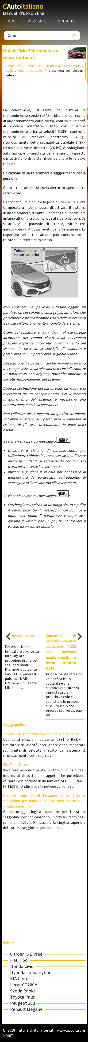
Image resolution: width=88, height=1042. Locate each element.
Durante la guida (30, 70)
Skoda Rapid (22, 991)
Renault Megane (26, 1009)
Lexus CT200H (24, 985)
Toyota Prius (22, 997)
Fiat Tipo (19, 960)
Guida (10, 70)
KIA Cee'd (19, 978)
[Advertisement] (44, 91)
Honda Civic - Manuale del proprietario (53, 66)
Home (11, 21)
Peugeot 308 (22, 1003)
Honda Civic (14, 66)
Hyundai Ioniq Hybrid (31, 972)
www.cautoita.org (71, 1030)
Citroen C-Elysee (26, 954)
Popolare (36, 21)
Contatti (65, 21)
